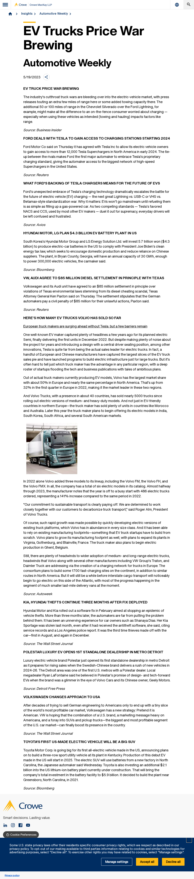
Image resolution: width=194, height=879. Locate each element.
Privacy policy (12, 875)
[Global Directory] (177, 4)
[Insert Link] (7, 825)
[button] (189, 839)
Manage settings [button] (116, 861)
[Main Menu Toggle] (5, 4)
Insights (27, 13)
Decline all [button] (173, 861)
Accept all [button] (147, 861)
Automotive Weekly (53, 13)
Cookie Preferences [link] (23, 835)
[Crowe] (33, 4)
